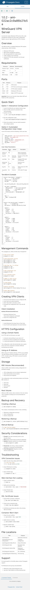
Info (7, 6)
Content (22, 6)
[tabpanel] (15, 581)
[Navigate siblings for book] (4, 11)
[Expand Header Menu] (26, 2)
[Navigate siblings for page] (9, 11)
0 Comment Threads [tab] (6, 577)
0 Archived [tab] (15, 577)
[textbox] (16, 115)
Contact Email (19, 587)
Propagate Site (11, 587)
